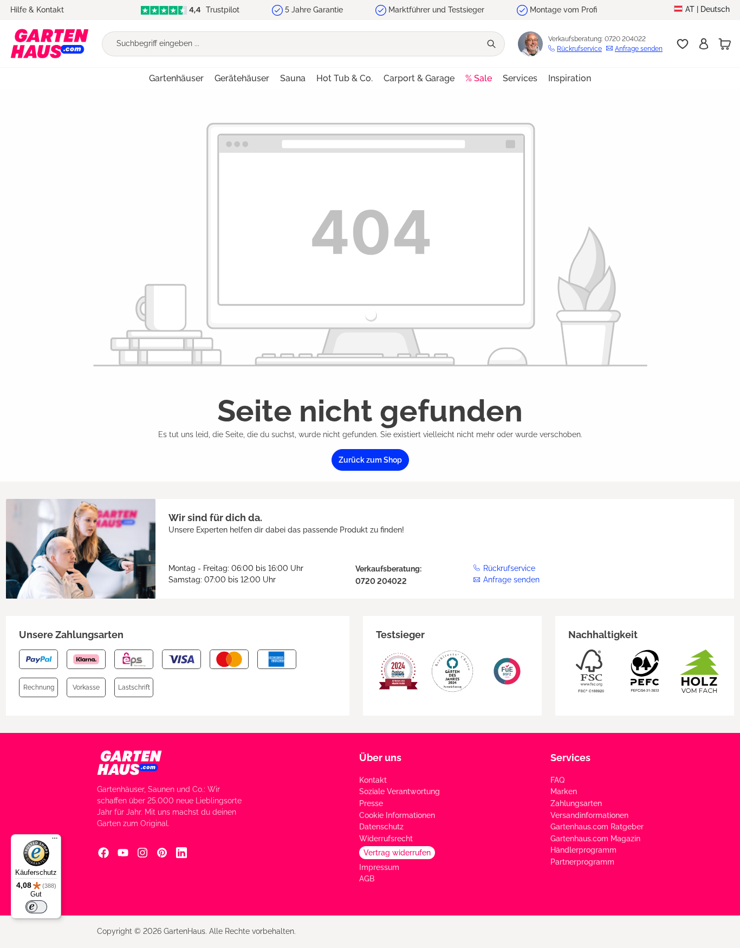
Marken (563, 791)
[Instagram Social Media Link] (142, 853)
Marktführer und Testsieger (436, 9)
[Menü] (54, 840)
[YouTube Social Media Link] (122, 853)
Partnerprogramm (582, 862)
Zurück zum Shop (370, 460)
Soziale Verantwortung (399, 791)
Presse (371, 803)
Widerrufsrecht (386, 838)
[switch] (36, 906)
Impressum (379, 867)
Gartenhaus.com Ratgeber (597, 826)
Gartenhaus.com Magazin (595, 838)
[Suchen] (492, 43)
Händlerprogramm (583, 850)
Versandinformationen (589, 815)
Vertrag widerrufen (397, 852)
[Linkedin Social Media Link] (181, 853)
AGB (366, 878)
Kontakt (373, 780)
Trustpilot (221, 9)
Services (570, 757)
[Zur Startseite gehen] (49, 44)
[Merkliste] (683, 44)
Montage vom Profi (563, 9)
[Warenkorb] (725, 44)
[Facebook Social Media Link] (103, 853)
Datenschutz (381, 826)
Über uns (380, 757)
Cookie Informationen (397, 815)
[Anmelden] (704, 44)
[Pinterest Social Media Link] (161, 853)
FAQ (557, 780)
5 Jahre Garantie (314, 9)
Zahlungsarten (576, 803)
